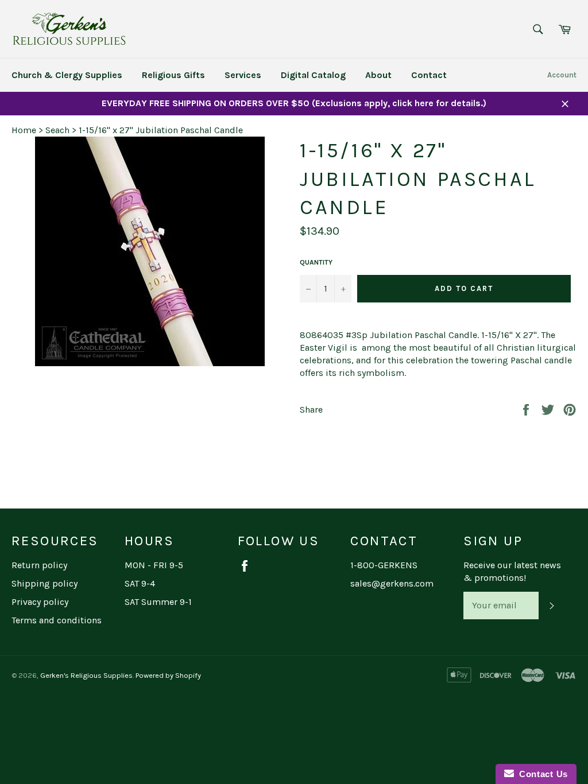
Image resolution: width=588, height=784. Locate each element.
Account (562, 75)
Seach (57, 130)
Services (243, 74)
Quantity (316, 262)
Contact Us (541, 774)
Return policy (39, 565)
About (378, 74)
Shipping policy (44, 583)
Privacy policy (39, 601)
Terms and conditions (56, 620)
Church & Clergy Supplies (66, 74)
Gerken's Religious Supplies (86, 675)
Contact (429, 74)
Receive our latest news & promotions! (512, 571)
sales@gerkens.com (392, 583)
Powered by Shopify (168, 675)
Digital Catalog (313, 74)
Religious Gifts (173, 74)
